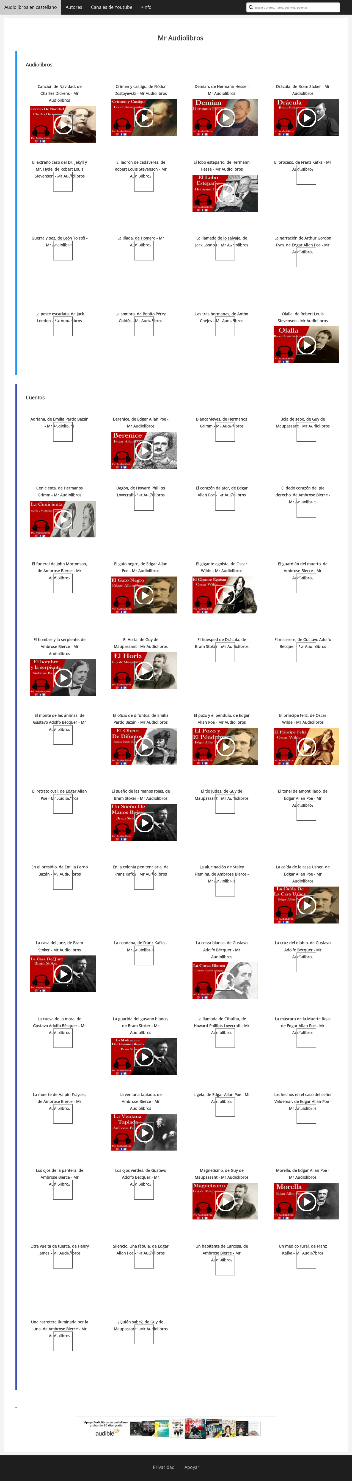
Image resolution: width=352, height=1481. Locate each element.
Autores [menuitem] (74, 7)
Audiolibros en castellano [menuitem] (30, 7)
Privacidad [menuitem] (164, 1467)
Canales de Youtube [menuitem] (111, 7)
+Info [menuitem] (146, 7)
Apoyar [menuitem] (192, 1467)
